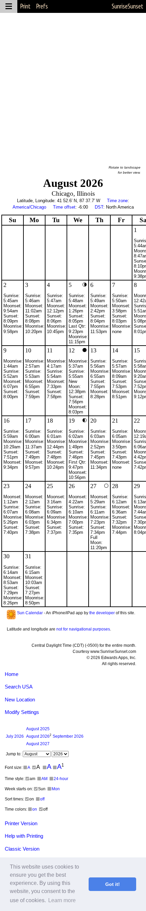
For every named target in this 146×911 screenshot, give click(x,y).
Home (11, 674)
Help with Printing (24, 836)
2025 (38, 728)
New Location (20, 699)
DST (99, 207)
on (34, 809)
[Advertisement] (73, 86)
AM (44, 778)
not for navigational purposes (83, 629)
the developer (102, 612)
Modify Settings (22, 712)
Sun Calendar (30, 612)
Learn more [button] (62, 900)
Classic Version (22, 849)
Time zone (117, 200)
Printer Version (21, 823)
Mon (56, 789)
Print (25, 6)
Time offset (64, 207)
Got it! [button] (112, 884)
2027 (38, 743)
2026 (15, 736)
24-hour (61, 778)
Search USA (19, 687)
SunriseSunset (127, 6)
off (42, 799)
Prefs (42, 6)
